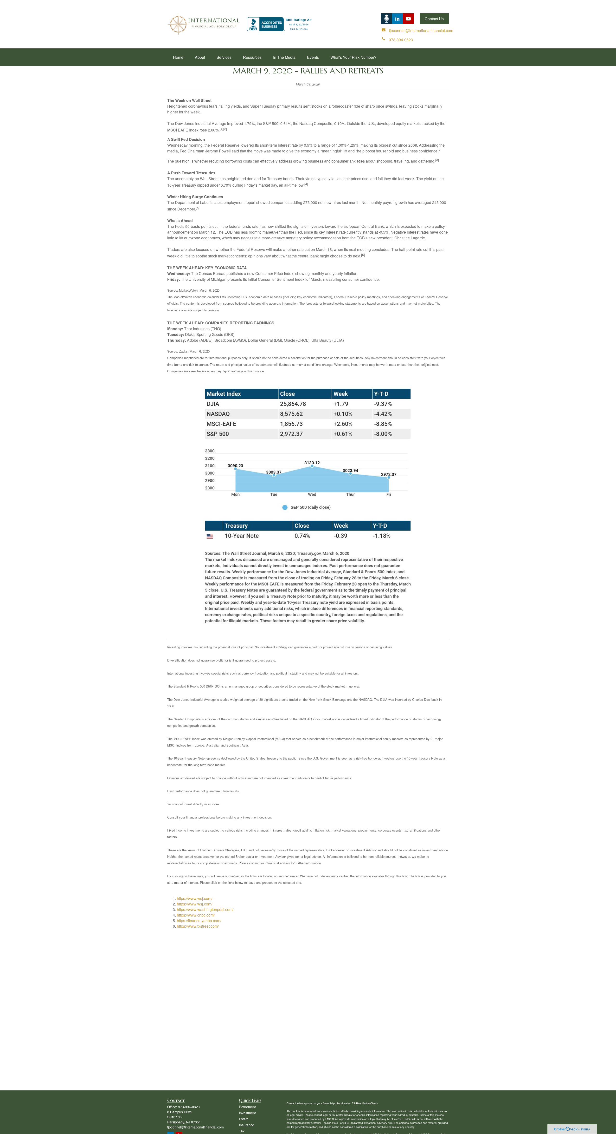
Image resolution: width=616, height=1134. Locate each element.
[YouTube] (408, 18)
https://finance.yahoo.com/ (199, 920)
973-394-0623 (189, 1106)
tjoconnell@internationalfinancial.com (195, 1127)
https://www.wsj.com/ (194, 898)
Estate (244, 1118)
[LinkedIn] (386, 18)
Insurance (246, 1124)
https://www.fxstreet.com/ (198, 926)
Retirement (247, 1106)
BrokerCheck (370, 1103)
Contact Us (434, 18)
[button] (178, 57)
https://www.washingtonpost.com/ (205, 909)
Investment (247, 1112)
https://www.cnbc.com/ (196, 915)
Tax (241, 1130)
